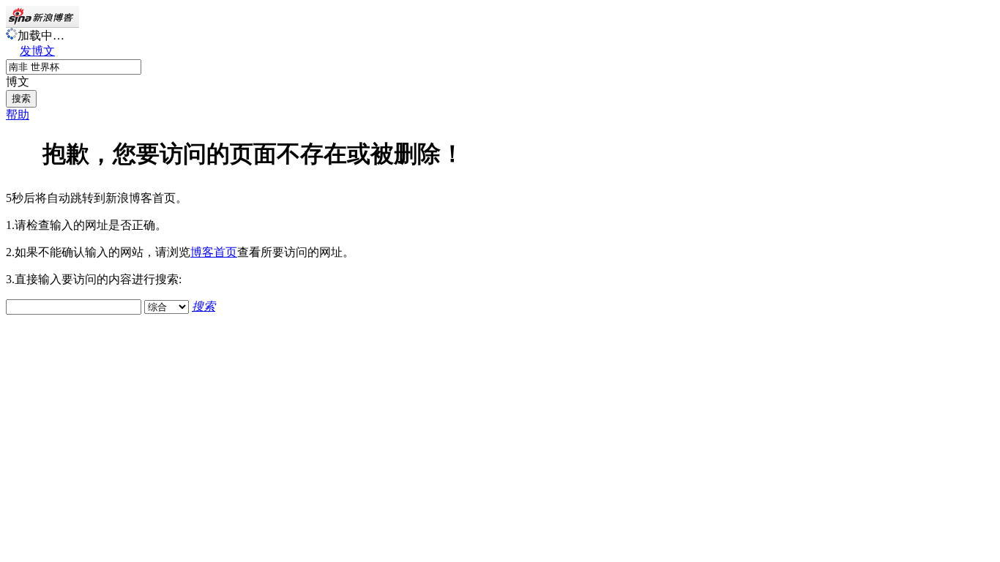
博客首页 (213, 252)
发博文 (37, 51)
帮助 (17, 114)
